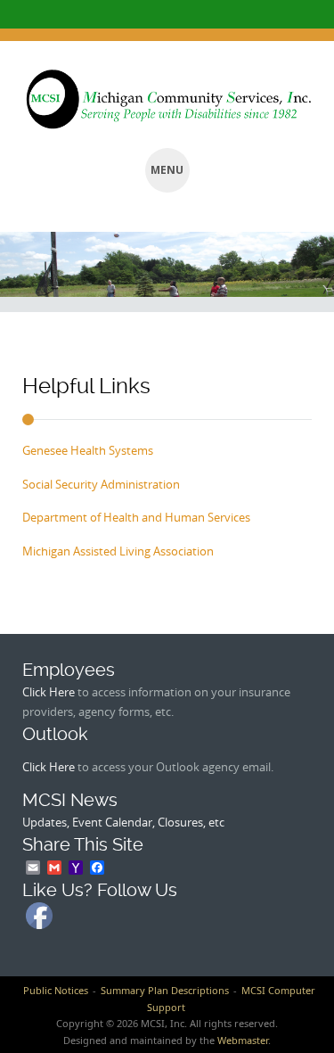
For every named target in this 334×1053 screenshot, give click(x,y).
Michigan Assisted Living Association (118, 551)
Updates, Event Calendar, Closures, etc (123, 822)
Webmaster (242, 1040)
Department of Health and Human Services (136, 517)
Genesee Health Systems (87, 450)
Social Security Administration (101, 484)
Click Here (48, 692)
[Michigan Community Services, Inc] (167, 99)
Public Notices (55, 990)
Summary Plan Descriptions (165, 990)
